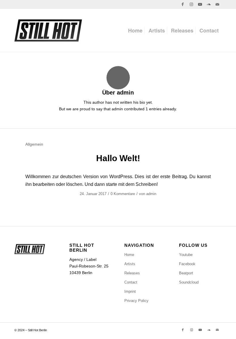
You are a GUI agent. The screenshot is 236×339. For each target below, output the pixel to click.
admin (151, 194)
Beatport (186, 273)
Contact (130, 282)
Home (129, 255)
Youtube (186, 255)
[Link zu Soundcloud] (208, 4)
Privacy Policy (136, 300)
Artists (129, 264)
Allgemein (34, 144)
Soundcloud (189, 282)
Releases (132, 273)
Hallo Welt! (118, 158)
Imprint (130, 291)
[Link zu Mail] (217, 4)
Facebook (187, 264)
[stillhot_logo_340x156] (61, 30)
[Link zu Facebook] (182, 4)
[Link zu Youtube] (200, 4)
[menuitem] (135, 30)
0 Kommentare (123, 194)
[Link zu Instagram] (191, 4)
